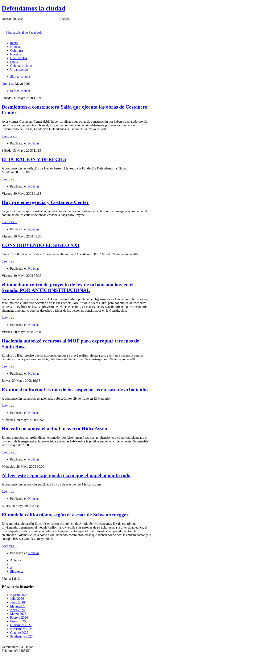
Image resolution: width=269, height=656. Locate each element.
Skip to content (20, 76)
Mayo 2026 (17, 606)
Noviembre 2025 (21, 629)
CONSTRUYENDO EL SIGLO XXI (40, 245)
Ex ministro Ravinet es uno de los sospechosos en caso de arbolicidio (75, 389)
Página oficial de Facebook (23, 32)
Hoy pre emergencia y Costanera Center (45, 202)
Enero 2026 (18, 621)
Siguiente (16, 571)
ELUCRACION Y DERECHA (34, 159)
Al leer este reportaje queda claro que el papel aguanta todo (66, 475)
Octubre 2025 (19, 632)
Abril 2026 (17, 610)
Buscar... (7, 19)
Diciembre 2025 (21, 625)
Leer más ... (9, 136)
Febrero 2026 (19, 617)
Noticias (7, 83)
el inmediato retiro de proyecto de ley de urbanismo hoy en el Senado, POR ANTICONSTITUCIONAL (68, 287)
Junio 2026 (17, 602)
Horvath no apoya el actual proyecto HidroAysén (54, 428)
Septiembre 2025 (21, 636)
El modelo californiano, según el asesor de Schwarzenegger (65, 514)
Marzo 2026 (18, 613)
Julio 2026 (17, 598)
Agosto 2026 (18, 595)
